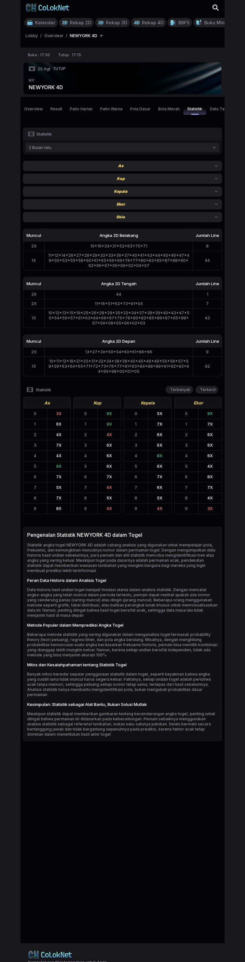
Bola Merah (169, 108)
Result (56, 108)
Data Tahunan (222, 108)
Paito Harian (81, 108)
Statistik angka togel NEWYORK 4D (60, 545)
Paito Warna (111, 108)
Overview (33, 108)
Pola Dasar (140, 108)
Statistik (194, 108)
